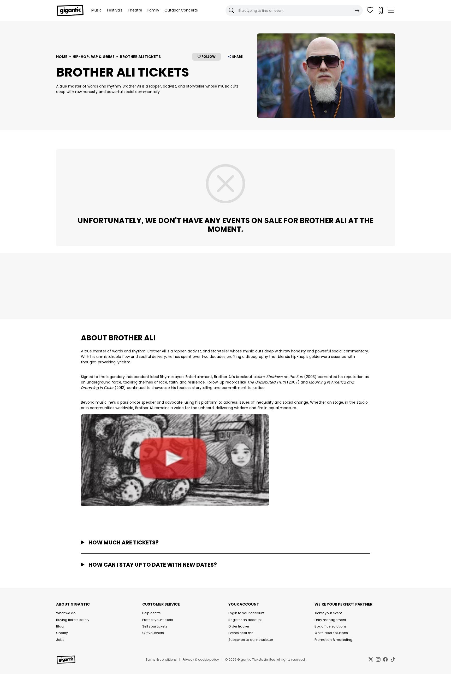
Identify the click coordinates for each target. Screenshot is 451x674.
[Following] (370, 10)
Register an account (245, 620)
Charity (62, 633)
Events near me (240, 633)
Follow (208, 56)
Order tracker (238, 626)
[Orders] (380, 10)
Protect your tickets (157, 620)
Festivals (114, 10)
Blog (60, 626)
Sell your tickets (154, 626)
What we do (66, 613)
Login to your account (246, 613)
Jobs (60, 639)
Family (153, 10)
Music (96, 10)
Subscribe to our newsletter (250, 639)
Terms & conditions (161, 659)
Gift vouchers (153, 633)
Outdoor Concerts (181, 10)
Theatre (135, 10)
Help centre (151, 613)
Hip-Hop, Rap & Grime (94, 56)
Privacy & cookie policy (201, 659)
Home (61, 56)
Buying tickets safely (72, 620)
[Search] (357, 10)
